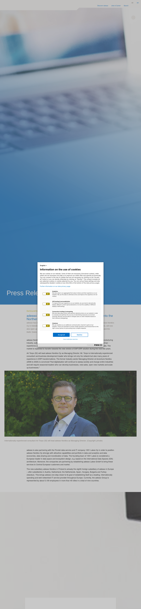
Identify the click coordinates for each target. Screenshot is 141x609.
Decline (79, 335)
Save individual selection (70, 339)
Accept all (61, 335)
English (42, 265)
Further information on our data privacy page (55, 286)
